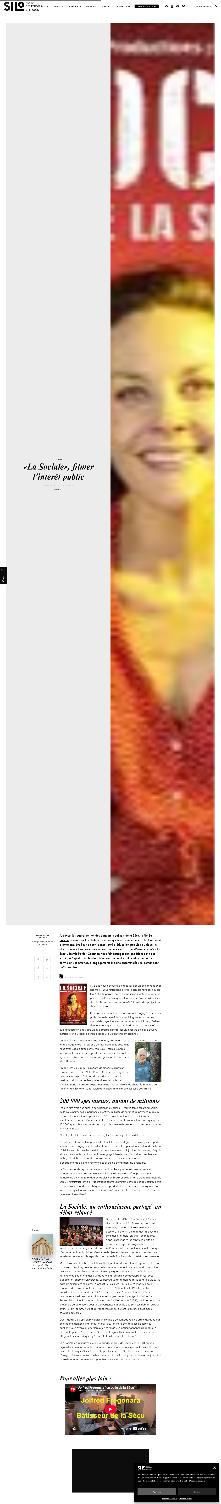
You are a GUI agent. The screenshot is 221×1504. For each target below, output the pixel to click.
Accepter (157, 1491)
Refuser (196, 1491)
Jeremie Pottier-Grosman (43, 936)
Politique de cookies (169, 1498)
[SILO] (24, 6)
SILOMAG (58, 459)
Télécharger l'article (75, 977)
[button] (214, 1467)
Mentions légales (185, 1498)
